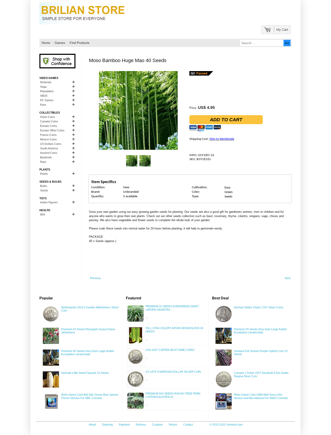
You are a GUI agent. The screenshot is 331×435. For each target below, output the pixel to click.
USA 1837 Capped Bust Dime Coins (169, 350)
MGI (42, 214)
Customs (157, 424)
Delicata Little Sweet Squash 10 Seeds (85, 372)
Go (287, 43)
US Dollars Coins (50, 144)
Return (173, 424)
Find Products (79, 43)
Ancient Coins (48, 153)
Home (46, 43)
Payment (124, 424)
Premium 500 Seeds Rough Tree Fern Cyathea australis (172, 395)
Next (287, 278)
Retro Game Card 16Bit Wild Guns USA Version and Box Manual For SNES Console (261, 396)
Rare (43, 104)
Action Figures (49, 202)
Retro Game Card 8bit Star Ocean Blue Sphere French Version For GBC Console (89, 396)
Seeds (44, 190)
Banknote (46, 157)
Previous (95, 278)
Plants (44, 173)
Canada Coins (49, 121)
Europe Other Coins (52, 130)
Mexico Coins (48, 139)
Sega (43, 86)
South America (49, 148)
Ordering (107, 424)
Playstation (47, 91)
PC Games (46, 100)
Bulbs (43, 186)
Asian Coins (47, 117)
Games (60, 43)
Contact (188, 424)
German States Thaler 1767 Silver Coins (258, 307)
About (92, 424)
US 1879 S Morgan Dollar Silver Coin (173, 371)
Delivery (141, 424)
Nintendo (45, 82)
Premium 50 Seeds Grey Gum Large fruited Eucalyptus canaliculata (87, 353)
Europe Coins (48, 126)
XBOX (44, 95)
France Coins (48, 135)
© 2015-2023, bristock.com (226, 424)
